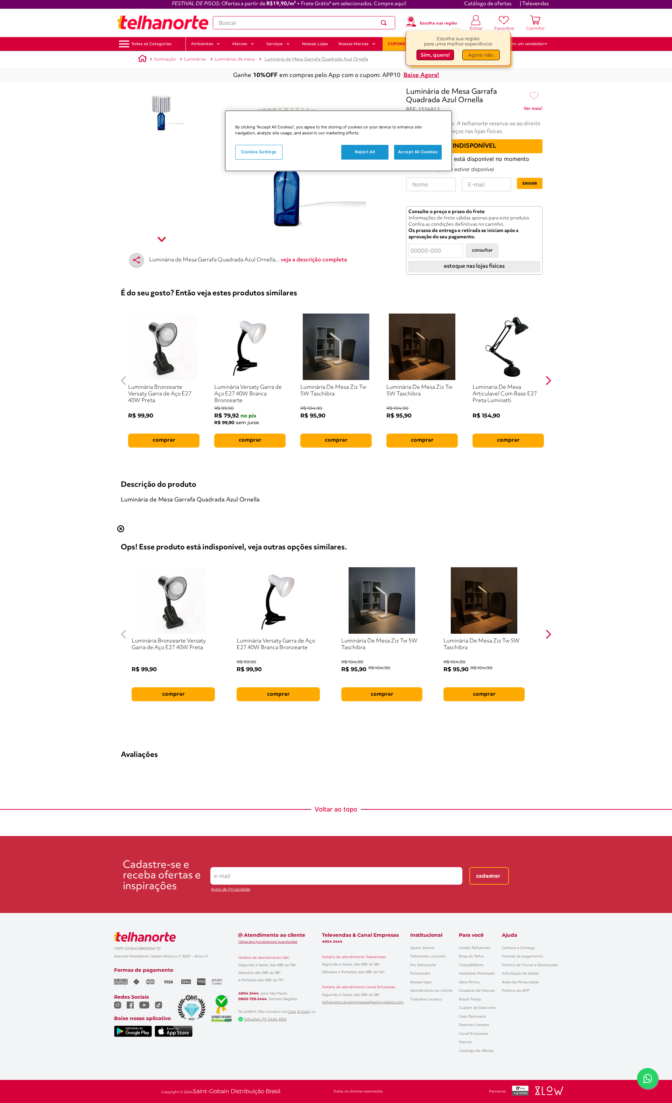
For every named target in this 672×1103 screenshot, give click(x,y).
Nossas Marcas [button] (353, 43)
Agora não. (481, 55)
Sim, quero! (435, 55)
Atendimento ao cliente (431, 990)
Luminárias (195, 59)
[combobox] (304, 22)
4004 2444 (248, 993)
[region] (338, 140)
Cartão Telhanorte (474, 948)
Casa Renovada (472, 1016)
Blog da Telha (471, 956)
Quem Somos (422, 948)
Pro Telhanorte (423, 965)
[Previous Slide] (123, 380)
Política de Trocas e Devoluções (530, 965)
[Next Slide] (548, 380)
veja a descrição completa (314, 260)
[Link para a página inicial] (142, 59)
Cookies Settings (258, 151)
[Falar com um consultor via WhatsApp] (647, 1078)
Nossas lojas (421, 982)
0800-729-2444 (252, 999)
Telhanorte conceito (428, 956)
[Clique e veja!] (533, 109)
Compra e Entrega (518, 948)
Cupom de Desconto (477, 1007)
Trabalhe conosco (426, 999)
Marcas (465, 1042)
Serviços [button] (274, 43)
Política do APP (515, 990)
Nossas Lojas (315, 43)
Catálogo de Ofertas (476, 1050)
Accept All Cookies (418, 151)
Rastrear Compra (474, 1025)
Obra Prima (469, 982)
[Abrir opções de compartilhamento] (137, 260)
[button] (151, 44)
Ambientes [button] (202, 43)
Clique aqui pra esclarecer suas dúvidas (267, 941)
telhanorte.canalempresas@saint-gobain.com (363, 1002)
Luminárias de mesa (235, 59)
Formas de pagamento (522, 956)
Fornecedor (420, 973)
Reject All (365, 151)
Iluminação (165, 59)
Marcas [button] (239, 43)
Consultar (482, 250)
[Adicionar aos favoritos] (534, 96)
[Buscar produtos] (385, 22)
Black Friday (470, 999)
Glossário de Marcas (477, 990)
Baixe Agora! (421, 75)
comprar (164, 440)
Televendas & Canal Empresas (360, 935)
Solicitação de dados (520, 973)
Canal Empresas (473, 1033)
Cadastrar (488, 876)
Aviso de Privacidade (230, 889)
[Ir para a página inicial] (162, 23)
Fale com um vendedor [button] (521, 43)
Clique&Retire (471, 965)
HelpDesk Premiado (477, 973)
